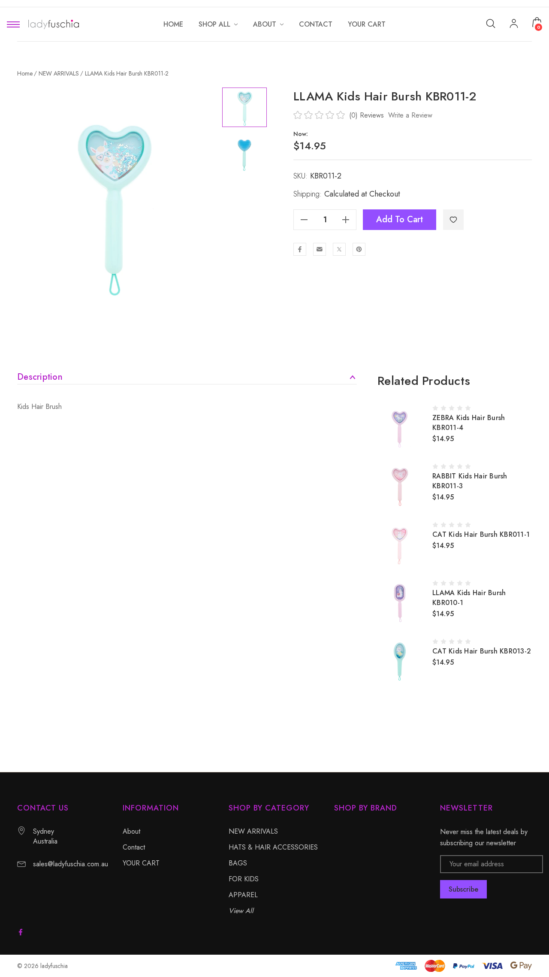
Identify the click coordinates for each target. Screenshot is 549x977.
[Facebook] (299, 249)
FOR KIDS (244, 879)
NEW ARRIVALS (253, 831)
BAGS (238, 863)
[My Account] (514, 24)
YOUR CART (141, 863)
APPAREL (243, 895)
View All (241, 911)
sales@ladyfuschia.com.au (70, 864)
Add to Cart (399, 219)
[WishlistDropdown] (453, 219)
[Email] (319, 249)
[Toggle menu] (13, 24)
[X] (339, 249)
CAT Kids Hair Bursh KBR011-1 (481, 534)
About (131, 831)
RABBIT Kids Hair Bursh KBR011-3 (469, 481)
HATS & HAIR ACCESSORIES (273, 847)
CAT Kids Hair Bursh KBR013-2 (481, 651)
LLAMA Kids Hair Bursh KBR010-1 (469, 598)
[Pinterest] (359, 249)
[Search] (491, 23)
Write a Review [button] (410, 115)
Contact (134, 847)
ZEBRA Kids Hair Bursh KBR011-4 (468, 423)
